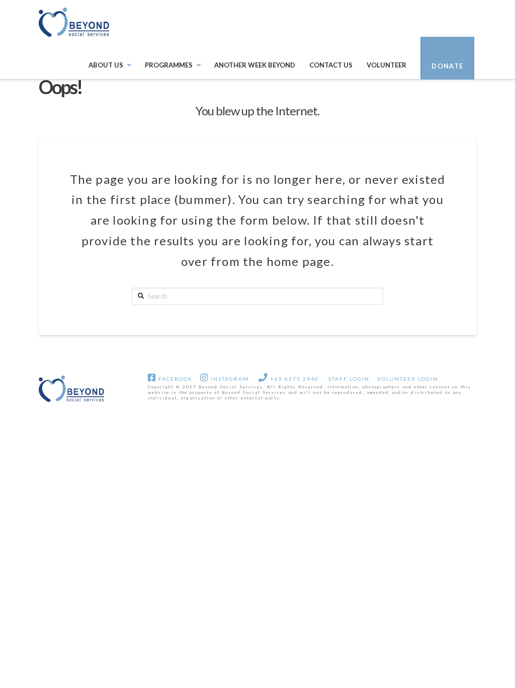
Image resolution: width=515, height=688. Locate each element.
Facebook (174, 379)
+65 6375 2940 (294, 379)
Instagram (229, 379)
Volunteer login (407, 379)
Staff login (349, 379)
